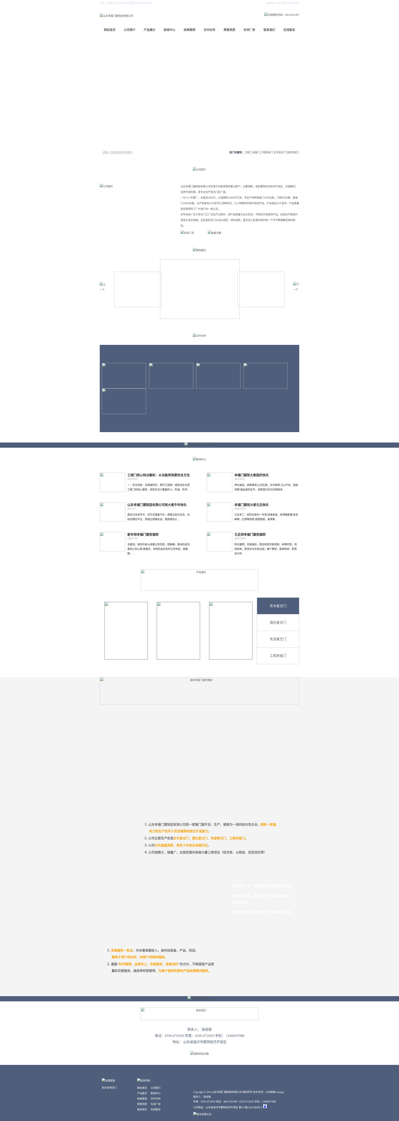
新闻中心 (169, 29)
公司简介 (129, 29)
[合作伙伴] (199, 335)
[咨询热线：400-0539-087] (199, 445)
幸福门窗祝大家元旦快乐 (251, 504)
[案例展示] (199, 250)
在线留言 (289, 29)
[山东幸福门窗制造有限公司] (116, 16)
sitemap (280, 1092)
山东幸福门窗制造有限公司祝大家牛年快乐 (157, 504)
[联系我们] (200, 1019)
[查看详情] (220, 233)
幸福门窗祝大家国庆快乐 (251, 475)
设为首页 (283, 3)
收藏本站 (271, 3)
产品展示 (149, 29)
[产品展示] (200, 589)
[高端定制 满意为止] (200, 998)
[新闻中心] (199, 459)
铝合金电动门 (109, 1087)
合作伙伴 (209, 29)
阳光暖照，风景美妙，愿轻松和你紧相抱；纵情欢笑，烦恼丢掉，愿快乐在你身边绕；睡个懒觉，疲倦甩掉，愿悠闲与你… (265, 549)
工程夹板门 (278, 656)
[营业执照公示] (202, 1114)
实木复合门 (278, 606)
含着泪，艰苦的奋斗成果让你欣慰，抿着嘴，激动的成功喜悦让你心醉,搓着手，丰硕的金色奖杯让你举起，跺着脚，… (158, 549)
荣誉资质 (229, 29)
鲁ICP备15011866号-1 (251, 1107)
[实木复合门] (126, 631)
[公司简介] (199, 169)
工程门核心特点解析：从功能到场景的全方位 (158, 475)
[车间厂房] (193, 233)
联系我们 (294, 3)
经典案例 (189, 29)
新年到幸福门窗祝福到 (143, 534)
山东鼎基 (271, 1092)
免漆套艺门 (278, 639)
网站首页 (110, 29)
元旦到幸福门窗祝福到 (250, 534)
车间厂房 (249, 29)
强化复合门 (278, 622)
